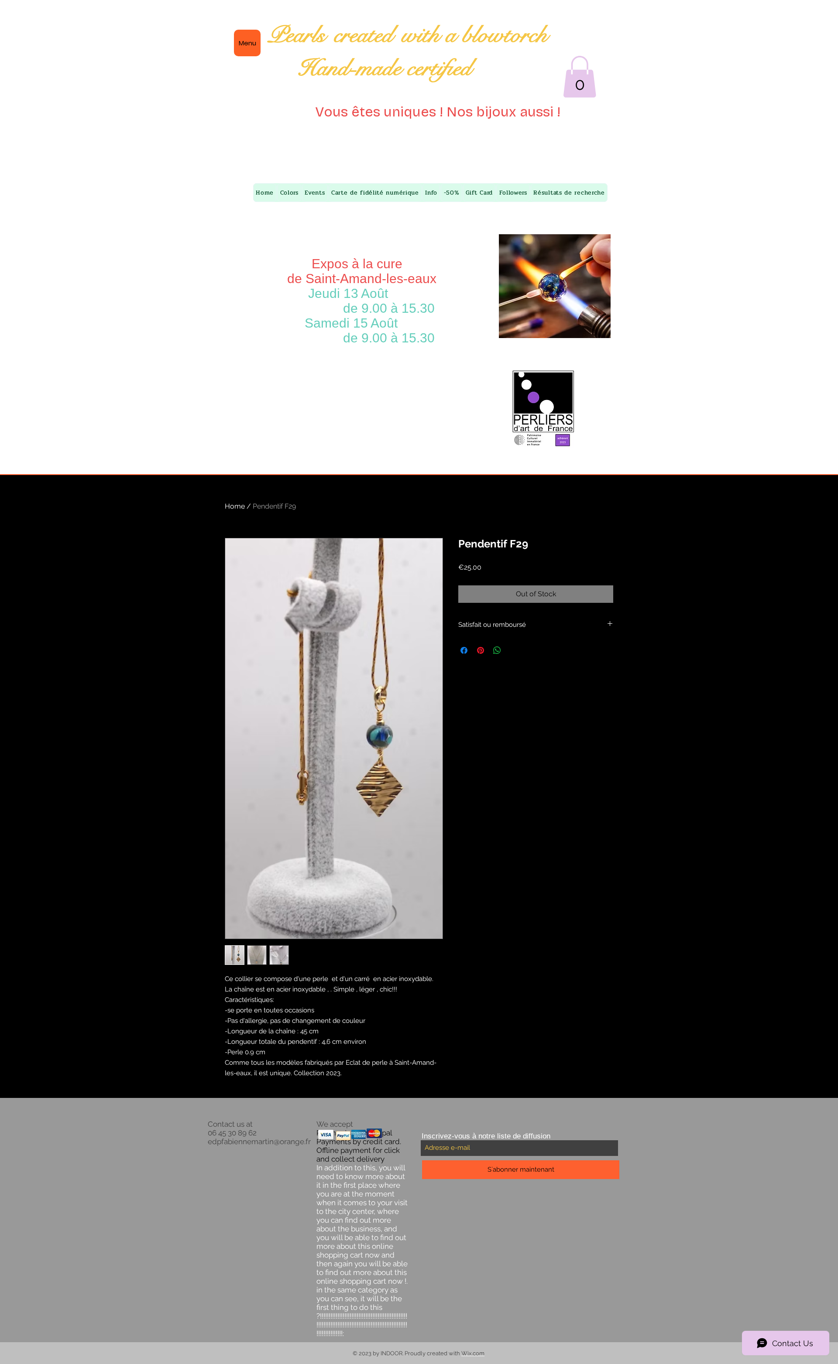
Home (235, 506)
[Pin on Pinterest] (480, 650)
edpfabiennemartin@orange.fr (259, 1141)
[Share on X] (513, 650)
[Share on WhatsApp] (497, 650)
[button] (579, 77)
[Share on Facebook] (464, 650)
